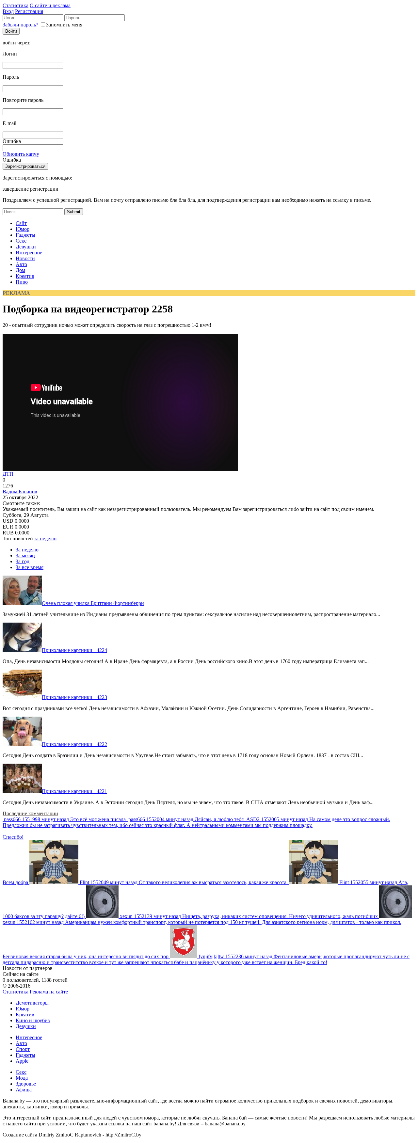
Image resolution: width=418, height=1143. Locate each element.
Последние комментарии (30, 813)
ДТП (8, 474)
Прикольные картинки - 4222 (74, 744)
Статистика (15, 5)
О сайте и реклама (50, 5)
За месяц (25, 555)
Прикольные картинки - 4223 (74, 697)
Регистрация (29, 11)
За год (22, 561)
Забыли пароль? (20, 24)
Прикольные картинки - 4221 (74, 791)
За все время (29, 567)
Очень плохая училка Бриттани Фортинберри (93, 603)
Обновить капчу (21, 154)
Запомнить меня (64, 24)
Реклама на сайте (49, 991)
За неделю (27, 549)
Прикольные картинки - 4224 (74, 650)
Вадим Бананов (20, 491)
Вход (8, 11)
